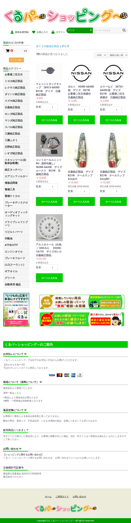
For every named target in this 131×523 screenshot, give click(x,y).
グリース (10, 277)
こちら (17, 393)
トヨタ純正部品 (14, 81)
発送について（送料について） (21, 382)
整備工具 (10, 189)
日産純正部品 (12, 107)
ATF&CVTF (11, 245)
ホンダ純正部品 (14, 113)
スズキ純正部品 (14, 100)
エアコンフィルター (16, 176)
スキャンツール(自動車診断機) (15, 161)
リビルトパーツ (14, 231)
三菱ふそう (11, 140)
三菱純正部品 (12, 133)
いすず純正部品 (14, 153)
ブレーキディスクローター (16, 204)
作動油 (8, 238)
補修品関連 (11, 182)
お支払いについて (13, 354)
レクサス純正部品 (15, 87)
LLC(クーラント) (14, 264)
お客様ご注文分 (14, 74)
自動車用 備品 (13, 284)
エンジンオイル (14, 251)
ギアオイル (11, 271)
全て (38, 46)
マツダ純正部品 (14, 120)
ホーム (48, 496)
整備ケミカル (12, 195)
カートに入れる (49, 120)
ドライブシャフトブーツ (16, 224)
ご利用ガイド (62, 496)
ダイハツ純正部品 (15, 94)
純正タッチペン (14, 169)
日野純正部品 (12, 146)
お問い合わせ (11, 448)
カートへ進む (16, 60)
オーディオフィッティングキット (16, 214)
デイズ (65, 46)
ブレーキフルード (15, 258)
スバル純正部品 (14, 127)
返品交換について (13, 410)
